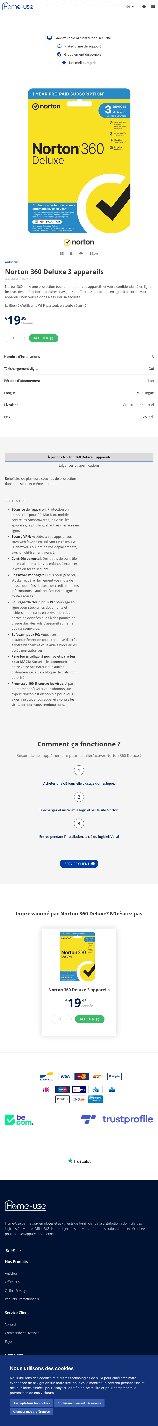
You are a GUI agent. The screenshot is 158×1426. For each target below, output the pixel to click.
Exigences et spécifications (79, 465)
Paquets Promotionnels (22, 1299)
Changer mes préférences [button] (31, 1411)
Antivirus (12, 262)
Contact (10, 1324)
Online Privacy (15, 1290)
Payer (9, 1341)
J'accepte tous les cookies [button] (31, 1403)
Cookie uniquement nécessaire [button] (79, 1403)
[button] (153, 6)
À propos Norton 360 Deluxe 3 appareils (79, 457)
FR (13, 1250)
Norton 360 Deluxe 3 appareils (79, 989)
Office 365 (12, 1282)
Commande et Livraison (22, 1333)
